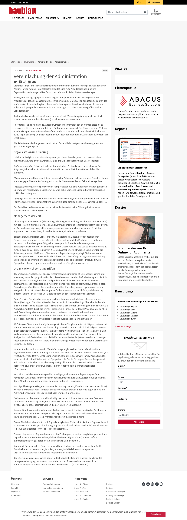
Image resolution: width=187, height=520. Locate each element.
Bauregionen (52, 18)
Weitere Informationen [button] (56, 516)
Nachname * (123, 399)
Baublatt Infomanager (115, 491)
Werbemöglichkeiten (19, 2)
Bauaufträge (35, 18)
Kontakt (14, 488)
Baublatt (110, 484)
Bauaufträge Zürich (128, 318)
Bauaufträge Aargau (128, 306)
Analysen (67, 18)
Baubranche (29, 62)
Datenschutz (16, 495)
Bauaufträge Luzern (128, 312)
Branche (121, 410)
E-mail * (121, 366)
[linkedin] (157, 484)
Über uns (15, 484)
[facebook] (148, 484)
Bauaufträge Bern (127, 309)
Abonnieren (156, 2)
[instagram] (152, 484)
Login (141, 2)
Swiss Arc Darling (81, 499)
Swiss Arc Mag (80, 488)
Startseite (15, 62)
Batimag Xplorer (113, 502)
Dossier (80, 18)
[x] (143, 484)
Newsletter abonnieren (53, 488)
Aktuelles (19, 18)
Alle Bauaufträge (124, 326)
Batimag (109, 488)
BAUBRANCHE (35, 70)
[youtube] (161, 484)
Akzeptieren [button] (156, 514)
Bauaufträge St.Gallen (129, 315)
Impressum (16, 491)
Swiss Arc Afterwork (82, 495)
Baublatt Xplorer (113, 499)
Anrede (121, 377)
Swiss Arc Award (81, 491)
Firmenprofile (95, 18)
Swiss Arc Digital (81, 484)
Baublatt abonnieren (51, 491)
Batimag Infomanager (115, 495)
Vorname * (122, 388)
